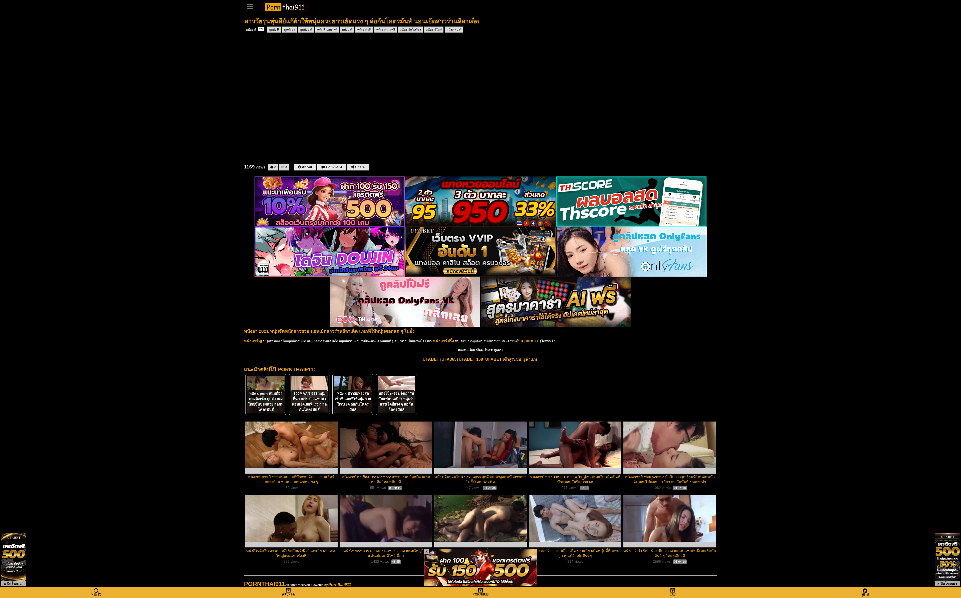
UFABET (431, 359)
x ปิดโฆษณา (14, 583)
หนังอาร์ (254, 29)
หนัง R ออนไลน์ (327, 29)
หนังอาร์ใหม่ (434, 29)
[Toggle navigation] (251, 6)
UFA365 (448, 359)
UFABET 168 (471, 359)
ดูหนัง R (274, 29)
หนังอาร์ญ (253, 341)
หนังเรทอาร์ (453, 29)
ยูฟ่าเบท (530, 359)
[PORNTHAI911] (284, 7)
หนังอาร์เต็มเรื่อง (410, 29)
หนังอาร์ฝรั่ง (443, 341)
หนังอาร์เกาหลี (385, 29)
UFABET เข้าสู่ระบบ (503, 359)
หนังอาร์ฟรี (364, 29)
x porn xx (530, 341)
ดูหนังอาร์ (306, 29)
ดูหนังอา (289, 29)
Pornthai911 (339, 584)
